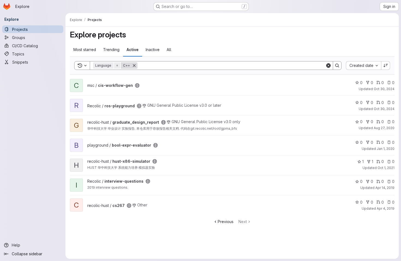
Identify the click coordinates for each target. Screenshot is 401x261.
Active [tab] (133, 49)
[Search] (337, 65)
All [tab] (169, 49)
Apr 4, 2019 (385, 208)
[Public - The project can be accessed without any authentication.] (137, 85)
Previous (226, 221)
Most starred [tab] (84, 49)
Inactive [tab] (153, 49)
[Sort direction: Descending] (385, 65)
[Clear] (328, 65)
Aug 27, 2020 (384, 128)
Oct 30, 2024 (384, 89)
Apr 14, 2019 (384, 188)
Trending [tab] (111, 49)
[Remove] (134, 65)
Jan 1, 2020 (385, 149)
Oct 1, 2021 (386, 168)
